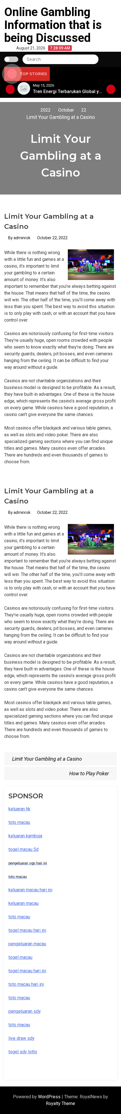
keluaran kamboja (25, 836)
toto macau (19, 1024)
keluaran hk (19, 809)
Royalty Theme (60, 1103)
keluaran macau (23, 903)
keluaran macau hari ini (30, 889)
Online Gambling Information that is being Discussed (53, 25)
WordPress (50, 1096)
